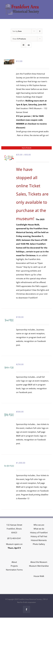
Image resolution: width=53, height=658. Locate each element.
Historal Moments (39, 540)
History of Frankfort (39, 532)
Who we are (39, 525)
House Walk (39, 576)
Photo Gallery (39, 544)
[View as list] (28, 45)
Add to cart (9, 318)
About (14, 562)
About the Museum (38, 562)
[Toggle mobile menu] (47, 7)
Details (10, 158)
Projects (14, 566)
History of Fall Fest (39, 536)
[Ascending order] (39, 31)
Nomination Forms (14, 569)
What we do (39, 528)
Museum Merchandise (39, 566)
